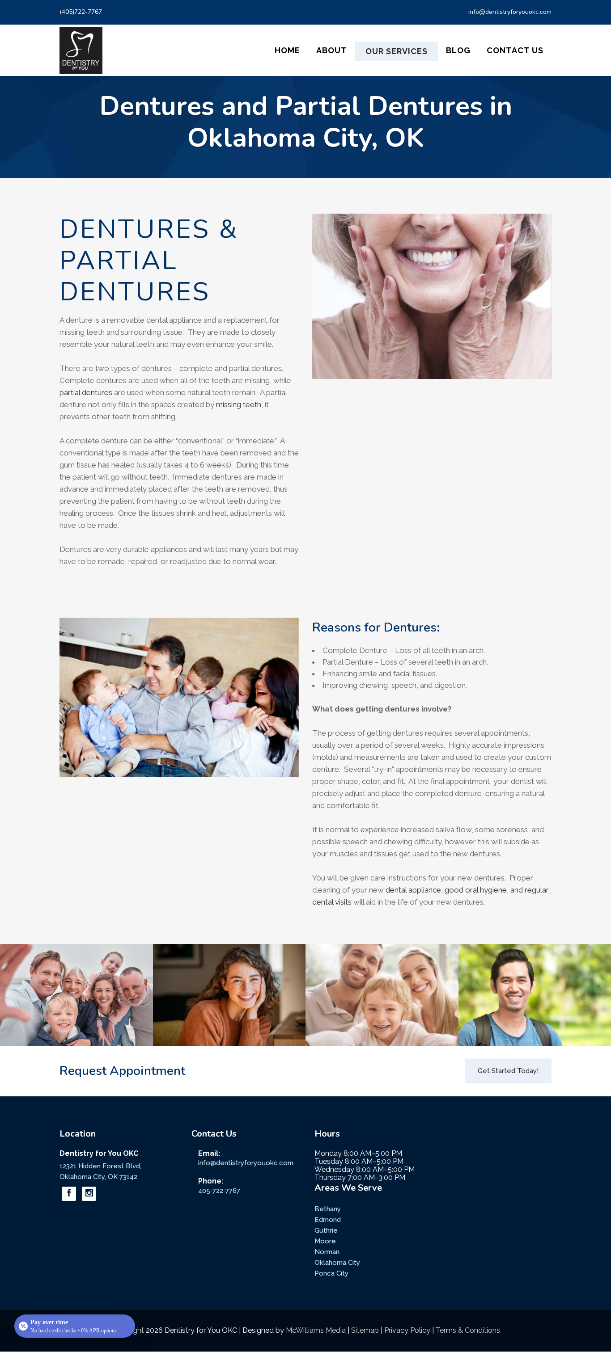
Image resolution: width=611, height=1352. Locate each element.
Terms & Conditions (468, 1330)
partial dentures (85, 392)
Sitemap (365, 1330)
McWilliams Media (316, 1330)
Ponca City (331, 1273)
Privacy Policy (407, 1330)
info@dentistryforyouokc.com (510, 12)
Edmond (327, 1220)
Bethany (327, 1209)
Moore (325, 1241)
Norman (326, 1252)
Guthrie (326, 1230)
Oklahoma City (337, 1263)
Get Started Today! (508, 1071)
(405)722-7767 (80, 12)
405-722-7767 (219, 1191)
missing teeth (238, 404)
